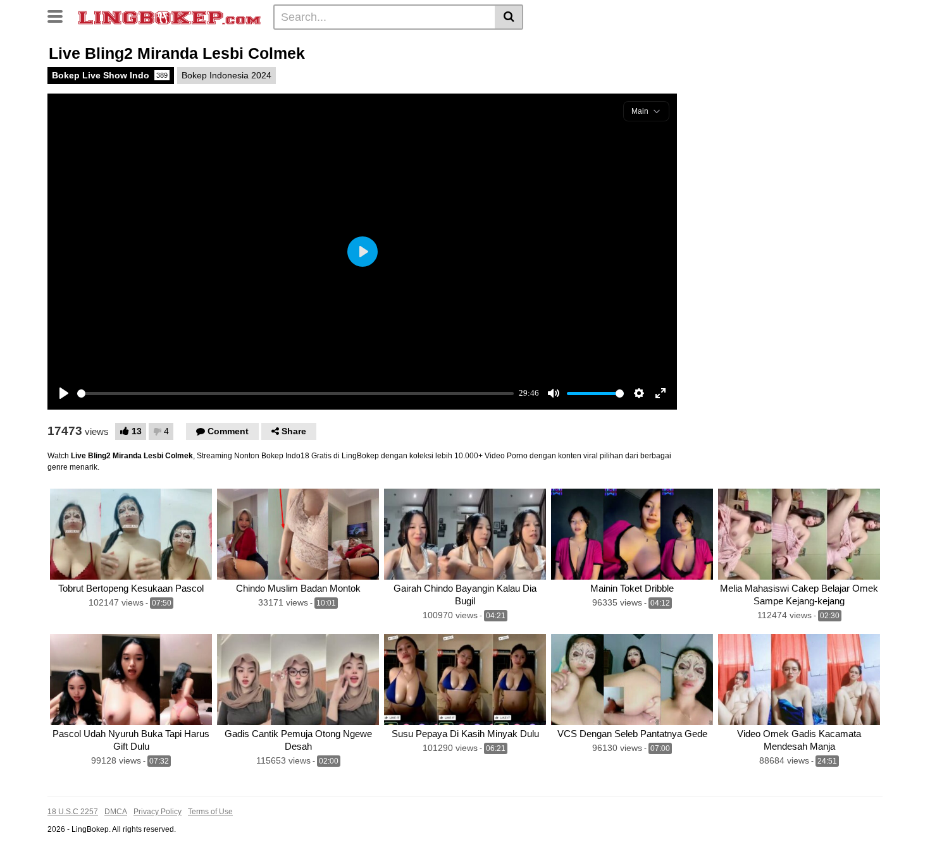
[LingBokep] (169, 16)
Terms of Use (210, 811)
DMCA (115, 811)
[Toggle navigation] (59, 15)
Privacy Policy (157, 811)
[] (509, 17)
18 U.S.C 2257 (72, 811)
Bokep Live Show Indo (110, 75)
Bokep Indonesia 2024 (226, 75)
